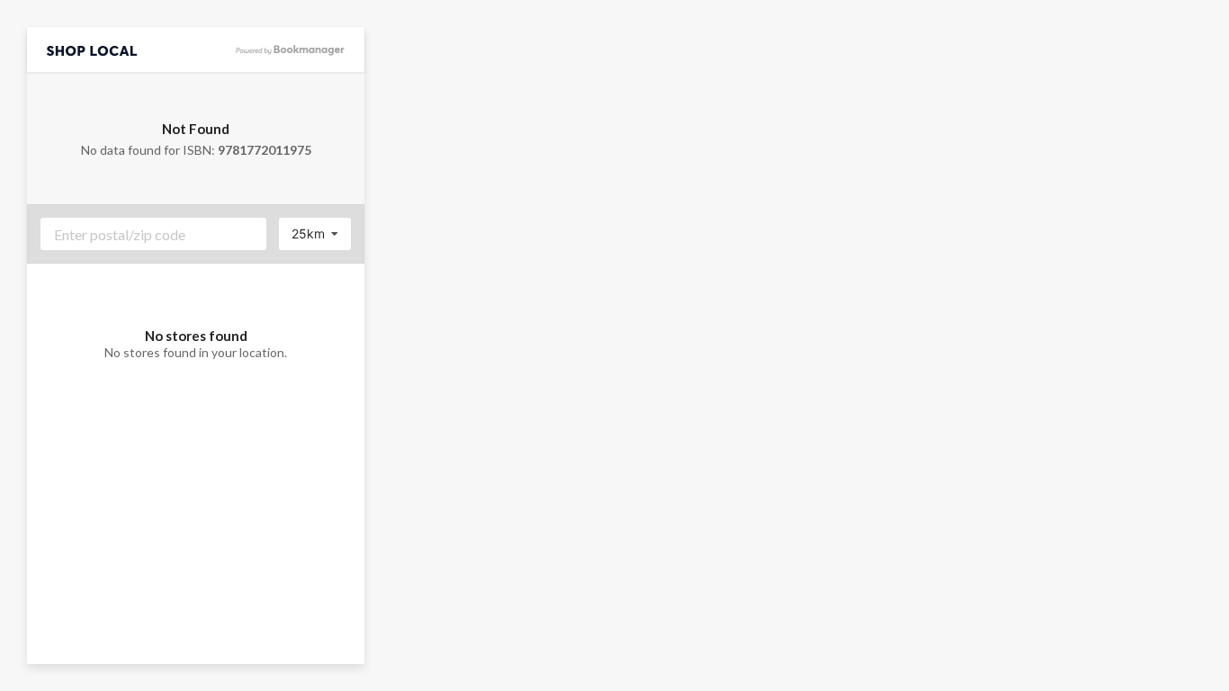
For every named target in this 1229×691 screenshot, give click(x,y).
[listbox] (315, 234)
